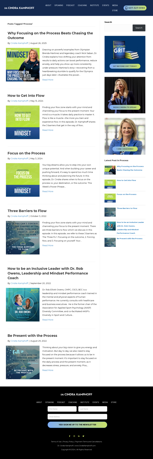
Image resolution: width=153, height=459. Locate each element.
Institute (94, 5)
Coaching (82, 5)
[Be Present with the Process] (23, 362)
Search (108, 22)
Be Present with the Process (32, 336)
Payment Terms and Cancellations (88, 442)
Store (115, 10)
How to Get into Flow (26, 96)
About (48, 5)
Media (115, 5)
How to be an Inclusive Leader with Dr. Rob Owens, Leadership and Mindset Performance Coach (48, 273)
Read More (47, 80)
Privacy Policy (68, 442)
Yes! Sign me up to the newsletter (77, 425)
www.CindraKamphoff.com (85, 446)
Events (105, 5)
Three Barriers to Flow (27, 211)
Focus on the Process (26, 153)
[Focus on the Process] (23, 180)
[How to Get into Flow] (23, 122)
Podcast (70, 5)
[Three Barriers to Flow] (23, 237)
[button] (70, 436)
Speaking (58, 5)
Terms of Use (56, 442)
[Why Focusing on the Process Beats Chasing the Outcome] (23, 64)
